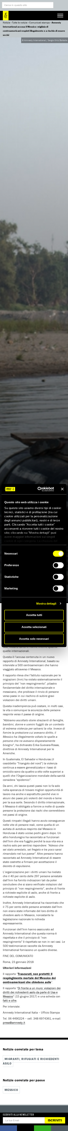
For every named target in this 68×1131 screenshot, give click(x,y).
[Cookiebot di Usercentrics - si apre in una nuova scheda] (40, 489)
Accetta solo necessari (34, 638)
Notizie (6, 22)
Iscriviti (55, 1120)
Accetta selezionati (34, 627)
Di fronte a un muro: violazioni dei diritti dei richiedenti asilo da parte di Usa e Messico (32, 992)
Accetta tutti (34, 615)
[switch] (58, 565)
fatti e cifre (9, 1000)
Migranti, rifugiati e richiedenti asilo (31, 1061)
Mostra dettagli (46, 603)
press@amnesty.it (14, 1022)
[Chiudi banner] (62, 489)
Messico (11, 1090)
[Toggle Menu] (60, 15)
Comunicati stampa (39, 22)
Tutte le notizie (19, 22)
